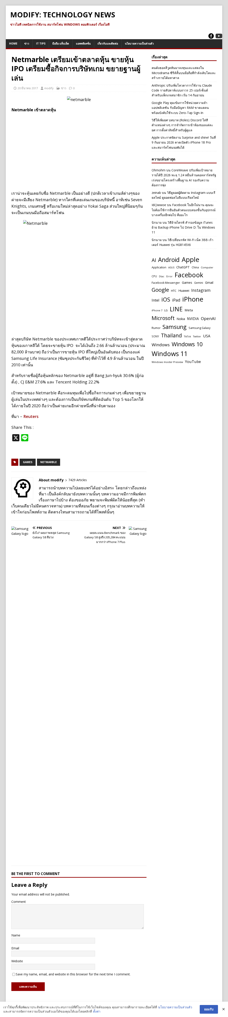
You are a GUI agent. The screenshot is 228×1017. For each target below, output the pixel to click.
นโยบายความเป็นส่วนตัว (139, 43)
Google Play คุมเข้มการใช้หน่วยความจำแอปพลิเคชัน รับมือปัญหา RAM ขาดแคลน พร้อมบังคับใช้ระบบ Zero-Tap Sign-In (180, 108)
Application (159, 267)
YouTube (193, 361)
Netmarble (48, 462)
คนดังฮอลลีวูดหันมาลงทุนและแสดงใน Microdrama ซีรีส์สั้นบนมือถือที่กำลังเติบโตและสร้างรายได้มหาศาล (184, 73)
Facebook (189, 275)
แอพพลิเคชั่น (83, 43)
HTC (173, 291)
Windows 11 (169, 353)
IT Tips (40, 43)
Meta (189, 310)
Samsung (175, 326)
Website (17, 961)
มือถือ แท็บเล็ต (60, 43)
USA (206, 335)
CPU (154, 276)
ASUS (171, 267)
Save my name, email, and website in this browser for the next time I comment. (73, 974)
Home (13, 43)
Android (169, 260)
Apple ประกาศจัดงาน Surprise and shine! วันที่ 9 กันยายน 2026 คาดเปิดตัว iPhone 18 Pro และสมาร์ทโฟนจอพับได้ (184, 142)
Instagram (201, 290)
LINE (176, 309)
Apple (190, 259)
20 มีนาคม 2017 (28, 88)
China (195, 267)
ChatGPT (183, 267)
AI (154, 260)
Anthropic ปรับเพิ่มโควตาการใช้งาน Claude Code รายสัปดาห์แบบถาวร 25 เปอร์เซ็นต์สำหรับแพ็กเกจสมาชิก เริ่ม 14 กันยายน (182, 90)
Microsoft (163, 318)
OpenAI (208, 318)
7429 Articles (77, 480)
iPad (176, 300)
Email (15, 948)
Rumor (156, 328)
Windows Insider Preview (167, 362)
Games (27, 462)
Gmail (209, 282)
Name (15, 935)
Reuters (31, 416)
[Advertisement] (79, 148)
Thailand (171, 335)
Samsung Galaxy (199, 328)
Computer (207, 267)
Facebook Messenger (166, 283)
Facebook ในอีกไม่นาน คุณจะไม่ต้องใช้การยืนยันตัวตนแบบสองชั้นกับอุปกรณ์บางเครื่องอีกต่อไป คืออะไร (184, 210)
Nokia (181, 319)
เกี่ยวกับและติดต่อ (108, 43)
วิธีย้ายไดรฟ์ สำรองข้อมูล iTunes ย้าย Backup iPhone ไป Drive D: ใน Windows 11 (183, 227)
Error (169, 276)
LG (166, 310)
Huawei (183, 290)
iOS (165, 299)
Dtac (161, 276)
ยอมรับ (209, 1009)
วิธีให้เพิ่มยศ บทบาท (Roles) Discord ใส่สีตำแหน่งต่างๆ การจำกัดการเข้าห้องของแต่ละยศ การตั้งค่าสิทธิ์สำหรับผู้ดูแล (182, 125)
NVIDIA (193, 318)
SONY (155, 336)
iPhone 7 (157, 310)
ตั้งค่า (96, 1011)
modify (49, 88)
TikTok (187, 336)
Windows (161, 344)
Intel (155, 300)
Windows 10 (187, 344)
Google (160, 289)
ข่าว (26, 43)
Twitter (197, 336)
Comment (18, 901)
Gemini (198, 283)
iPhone (192, 299)
